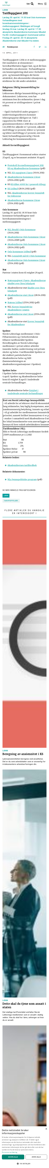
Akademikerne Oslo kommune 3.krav (26, 237)
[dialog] (24, 1147)
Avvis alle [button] (36, 1157)
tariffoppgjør (11, 501)
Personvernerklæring (9, 1152)
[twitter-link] (40, 47)
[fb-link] (34, 47)
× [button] (46, 1129)
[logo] (8, 4)
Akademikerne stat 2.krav (21, 295)
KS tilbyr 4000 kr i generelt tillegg (28, 184)
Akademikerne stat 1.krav (21, 314)
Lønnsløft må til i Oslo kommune (29, 256)
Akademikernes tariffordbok (22, 465)
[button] (24, 1163)
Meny (40, 4)
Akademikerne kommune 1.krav (24, 200)
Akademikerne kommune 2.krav (24, 177)
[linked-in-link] (45, 47)
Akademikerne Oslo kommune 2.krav (26, 244)
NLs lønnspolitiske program (22, 479)
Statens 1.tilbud (15, 302)
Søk (28, 4)
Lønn (5, 10)
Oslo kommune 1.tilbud (19, 251)
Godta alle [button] (13, 1157)
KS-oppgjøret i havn (22, 172)
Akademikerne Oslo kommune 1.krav (26, 260)
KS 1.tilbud (13, 188)
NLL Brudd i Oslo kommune (22, 229)
